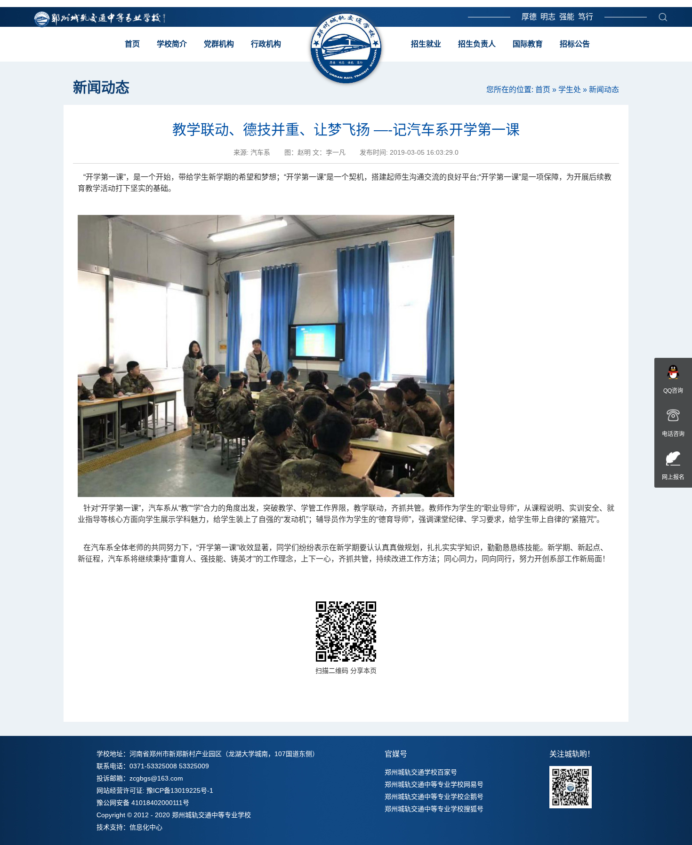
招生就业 (426, 44)
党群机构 (219, 44)
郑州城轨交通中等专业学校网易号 (434, 784)
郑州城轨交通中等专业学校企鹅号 (434, 796)
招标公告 (575, 44)
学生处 (569, 90)
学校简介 (172, 44)
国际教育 (528, 44)
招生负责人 (477, 44)
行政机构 (266, 44)
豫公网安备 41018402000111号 (143, 802)
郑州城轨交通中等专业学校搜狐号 (434, 809)
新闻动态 (604, 90)
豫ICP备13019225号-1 (179, 790)
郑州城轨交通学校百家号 (421, 772)
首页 (132, 44)
